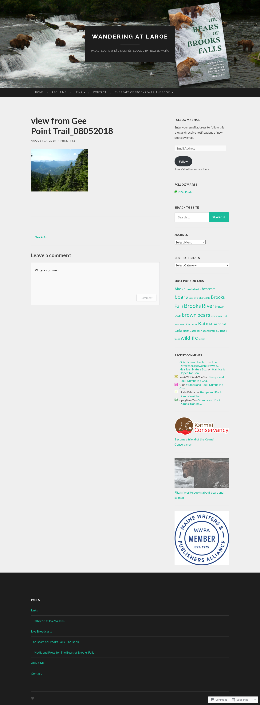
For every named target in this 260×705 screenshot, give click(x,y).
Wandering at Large (130, 36)
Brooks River (199, 305)
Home (39, 92)
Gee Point (39, 237)
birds (190, 298)
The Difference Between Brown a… (199, 363)
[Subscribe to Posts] (176, 192)
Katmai (206, 323)
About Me (59, 92)
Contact (100, 92)
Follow (183, 161)
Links (78, 92)
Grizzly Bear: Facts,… (193, 362)
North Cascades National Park (199, 330)
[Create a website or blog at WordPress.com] (32, 698)
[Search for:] (202, 217)
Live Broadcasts (41, 631)
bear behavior (193, 289)
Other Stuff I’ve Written (49, 621)
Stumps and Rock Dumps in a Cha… (201, 378)
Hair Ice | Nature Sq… (193, 369)
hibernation (192, 324)
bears (181, 296)
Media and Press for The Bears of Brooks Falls (64, 652)
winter (202, 339)
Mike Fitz (68, 140)
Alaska (180, 289)
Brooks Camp (202, 297)
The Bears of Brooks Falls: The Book (142, 92)
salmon (221, 330)
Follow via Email (187, 119)
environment (217, 316)
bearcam (208, 289)
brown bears (196, 315)
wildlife (189, 338)
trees (177, 338)
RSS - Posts (185, 192)
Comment (146, 297)
